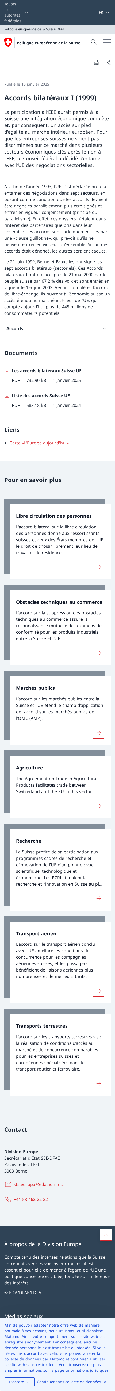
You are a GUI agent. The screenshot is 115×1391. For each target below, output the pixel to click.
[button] (106, 1235)
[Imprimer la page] (96, 62)
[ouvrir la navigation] (107, 42)
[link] (57, 539)
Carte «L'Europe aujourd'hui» (39, 443)
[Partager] (108, 62)
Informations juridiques (87, 1370)
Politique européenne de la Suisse (48, 42)
